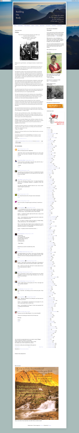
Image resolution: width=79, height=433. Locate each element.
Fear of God (50, 179)
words (56, 35)
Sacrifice (49, 288)
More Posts (42, 25)
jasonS (19, 170)
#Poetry (49, 132)
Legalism (49, 234)
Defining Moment (51, 165)
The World (50, 317)
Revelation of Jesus (51, 285)
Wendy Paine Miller (21, 160)
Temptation (50, 310)
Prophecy (49, 272)
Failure (49, 176)
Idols (49, 224)
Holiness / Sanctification (52, 216)
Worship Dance (50, 336)
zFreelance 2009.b (51, 344)
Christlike (49, 158)
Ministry (49, 249)
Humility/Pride (50, 221)
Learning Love (50, 232)
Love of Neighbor (51, 245)
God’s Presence (51, 198)
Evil (48, 174)
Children (49, 154)
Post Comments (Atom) (24, 348)
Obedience (50, 257)
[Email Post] (42, 141)
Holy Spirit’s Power (51, 219)
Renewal (49, 279)
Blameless (50, 144)
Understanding (50, 321)
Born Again (50, 148)
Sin (48, 296)
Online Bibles (20, 25)
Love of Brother (50, 243)
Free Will (49, 184)
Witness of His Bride (51, 330)
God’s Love (50, 194)
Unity (49, 323)
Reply (19, 156)
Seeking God (50, 292)
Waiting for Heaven (51, 326)
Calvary (49, 151)
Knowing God (50, 231)
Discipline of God (51, 169)
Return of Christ (51, 283)
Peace (49, 260)
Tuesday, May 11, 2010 (30, 160)
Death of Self (50, 163)
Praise (49, 267)
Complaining (50, 159)
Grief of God (30, 141)
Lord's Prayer (50, 239)
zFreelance (50, 341)
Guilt (48, 210)
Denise (19, 200)
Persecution (50, 261)
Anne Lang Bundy (21, 207)
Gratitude (49, 206)
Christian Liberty (51, 155)
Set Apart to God (51, 293)
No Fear (49, 256)
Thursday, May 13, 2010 (30, 281)
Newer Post (17, 346)
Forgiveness (50, 183)
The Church (50, 314)
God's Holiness (50, 191)
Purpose (49, 275)
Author (32, 25)
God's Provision (50, 199)
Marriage (49, 246)
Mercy (49, 248)
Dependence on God (51, 166)
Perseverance (50, 263)
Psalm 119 (50, 274)
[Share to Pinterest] (20, 142)
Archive (37, 25)
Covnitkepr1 (20, 251)
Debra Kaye (20, 272)
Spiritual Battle (50, 299)
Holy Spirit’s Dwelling (51, 217)
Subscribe (54, 25)
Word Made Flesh (51, 332)
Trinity (49, 318)
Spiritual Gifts (50, 301)
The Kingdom (50, 315)
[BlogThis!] (17, 142)
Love (49, 241)
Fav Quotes (48, 25)
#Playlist (49, 130)
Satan (49, 290)
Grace (49, 205)
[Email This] (15, 142)
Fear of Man (50, 180)
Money (49, 250)
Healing (49, 212)
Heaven (49, 213)
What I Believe (27, 25)
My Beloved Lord (51, 252)
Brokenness (50, 150)
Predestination (50, 271)
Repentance (50, 281)
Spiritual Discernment (52, 300)
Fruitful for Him (50, 187)
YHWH (49, 339)
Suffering (49, 307)
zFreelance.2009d (51, 347)
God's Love (50, 192)
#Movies (49, 129)
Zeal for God (50, 340)
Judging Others (50, 230)
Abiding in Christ (25, 141)
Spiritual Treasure (51, 304)
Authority (49, 143)
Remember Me (50, 278)
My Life (49, 253)
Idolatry (49, 223)
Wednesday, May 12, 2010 (28, 251)
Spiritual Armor (50, 297)
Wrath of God (50, 337)
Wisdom (49, 329)
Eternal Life (50, 172)
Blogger (49, 425)
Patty (19, 194)
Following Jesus (51, 181)
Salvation (49, 289)
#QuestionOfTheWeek (52, 133)
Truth (49, 319)
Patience (49, 259)
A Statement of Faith (51, 137)
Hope (49, 220)
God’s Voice (50, 202)
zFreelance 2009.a (51, 343)
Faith (49, 177)
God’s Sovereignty (51, 201)
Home (15, 25)
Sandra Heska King (21, 281)
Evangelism (50, 173)
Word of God (50, 333)
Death (49, 162)
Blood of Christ (50, 147)
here (49, 81)
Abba (49, 139)
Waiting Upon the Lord (52, 328)
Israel (49, 227)
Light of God (50, 238)
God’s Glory (50, 190)
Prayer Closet (50, 270)
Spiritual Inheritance (51, 303)
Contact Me (59, 25)
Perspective (50, 264)
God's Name (50, 195)
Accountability (50, 141)
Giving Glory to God (51, 188)
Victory (49, 325)
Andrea (19, 311)
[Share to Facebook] (19, 142)
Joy (48, 228)
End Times (50, 170)
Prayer (49, 268)
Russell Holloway (21, 233)
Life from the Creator (51, 235)
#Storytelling (20, 141)
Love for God (50, 242)
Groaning (49, 209)
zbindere (41, 425)
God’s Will (49, 203)
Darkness (49, 161)
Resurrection (50, 282)
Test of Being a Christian (52, 311)
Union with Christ (51, 322)
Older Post (41, 346)
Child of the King (51, 152)
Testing (49, 312)
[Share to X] (18, 142)
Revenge (49, 286)
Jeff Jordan (20, 179)
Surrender (49, 308)
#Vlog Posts (50, 136)
